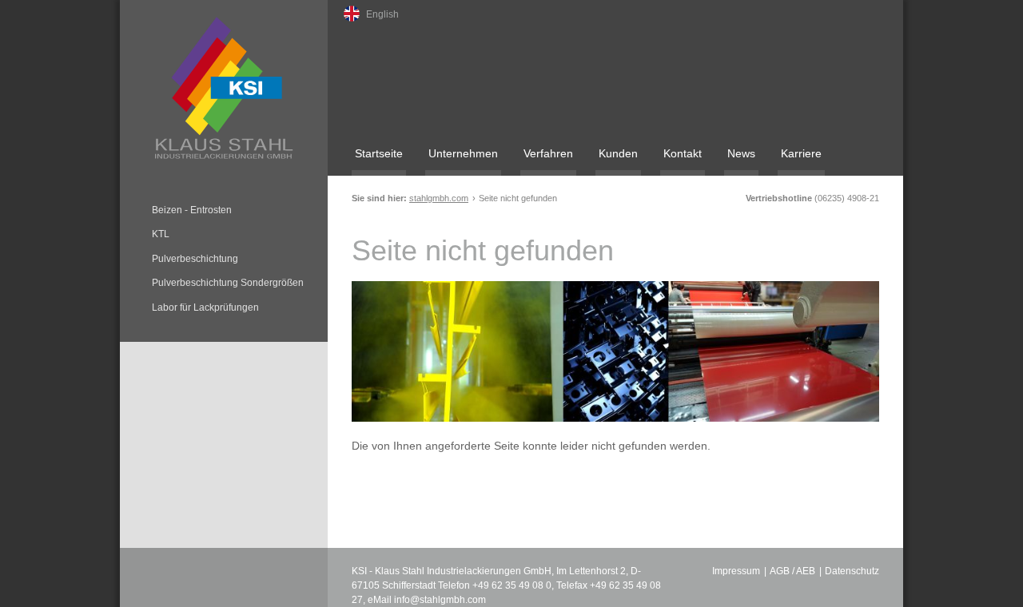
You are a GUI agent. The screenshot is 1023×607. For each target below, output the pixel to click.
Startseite (379, 153)
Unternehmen (463, 153)
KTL (160, 234)
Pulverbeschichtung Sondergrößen (228, 282)
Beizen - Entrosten (192, 210)
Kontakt (682, 153)
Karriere (801, 153)
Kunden (618, 153)
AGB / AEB (792, 571)
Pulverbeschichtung (195, 258)
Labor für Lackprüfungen (205, 307)
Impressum (736, 571)
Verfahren (548, 153)
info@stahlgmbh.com (440, 599)
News (741, 153)
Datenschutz (852, 571)
